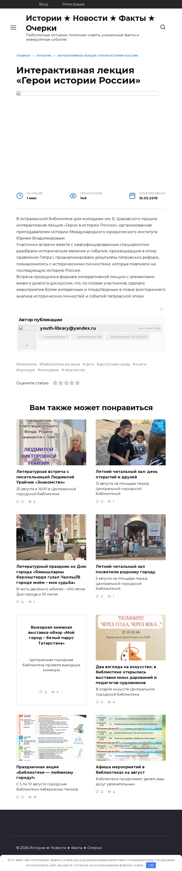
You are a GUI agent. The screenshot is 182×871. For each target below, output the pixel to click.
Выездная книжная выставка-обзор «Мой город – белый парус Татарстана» (51, 635)
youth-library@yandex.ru (68, 328)
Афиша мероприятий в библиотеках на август (120, 769)
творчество (74, 370)
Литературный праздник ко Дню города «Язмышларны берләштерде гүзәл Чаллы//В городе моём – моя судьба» (51, 574)
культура (27, 370)
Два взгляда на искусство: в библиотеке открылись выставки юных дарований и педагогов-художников (126, 674)
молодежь (49, 370)
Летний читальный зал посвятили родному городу (125, 569)
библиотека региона (61, 364)
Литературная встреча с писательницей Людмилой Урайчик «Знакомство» (45, 476)
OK (151, 865)
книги (140, 364)
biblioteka (27, 364)
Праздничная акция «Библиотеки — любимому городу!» (44, 772)
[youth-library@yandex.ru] (27, 333)
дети (90, 364)
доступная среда (114, 364)
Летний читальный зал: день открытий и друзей (127, 474)
